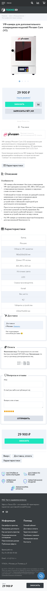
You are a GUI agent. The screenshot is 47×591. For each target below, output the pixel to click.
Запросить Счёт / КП (23, 111)
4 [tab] (28, 81)
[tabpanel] (23, 55)
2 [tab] (22, 81)
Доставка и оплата (31, 529)
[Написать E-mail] (6, 512)
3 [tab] (25, 81)
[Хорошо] (11, 411)
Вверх (6, 456)
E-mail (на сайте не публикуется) (17, 390)
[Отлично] (13, 411)
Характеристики (14, 165)
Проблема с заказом (31, 535)
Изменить (16, 326)
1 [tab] (19, 81)
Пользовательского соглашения (12, 575)
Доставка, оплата (23, 456)
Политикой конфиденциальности (24, 572)
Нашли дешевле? (23, 98)
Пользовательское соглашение (9, 536)
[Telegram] (3, 512)
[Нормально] (9, 411)
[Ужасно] (5, 411)
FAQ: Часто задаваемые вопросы (14, 500)
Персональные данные (10, 541)
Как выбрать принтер (10, 525)
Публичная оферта (9, 544)
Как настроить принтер (11, 532)
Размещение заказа (31, 538)
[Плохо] (7, 411)
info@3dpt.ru (11, 558)
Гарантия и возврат (31, 532)
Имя (5, 380)
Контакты (27, 542)
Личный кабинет (30, 525)
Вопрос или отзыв (11, 400)
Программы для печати (10, 529)
